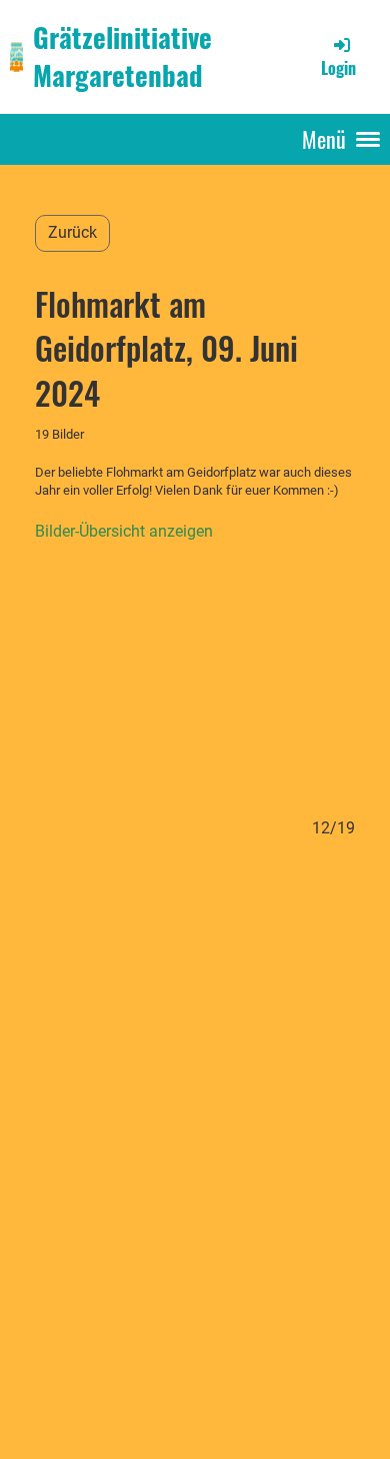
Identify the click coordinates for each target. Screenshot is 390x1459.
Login (338, 68)
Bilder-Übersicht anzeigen (124, 531)
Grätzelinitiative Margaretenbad (122, 56)
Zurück (72, 232)
